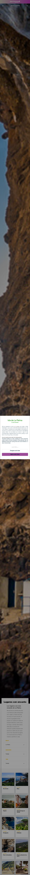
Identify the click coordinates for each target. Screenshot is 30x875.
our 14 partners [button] (16, 426)
